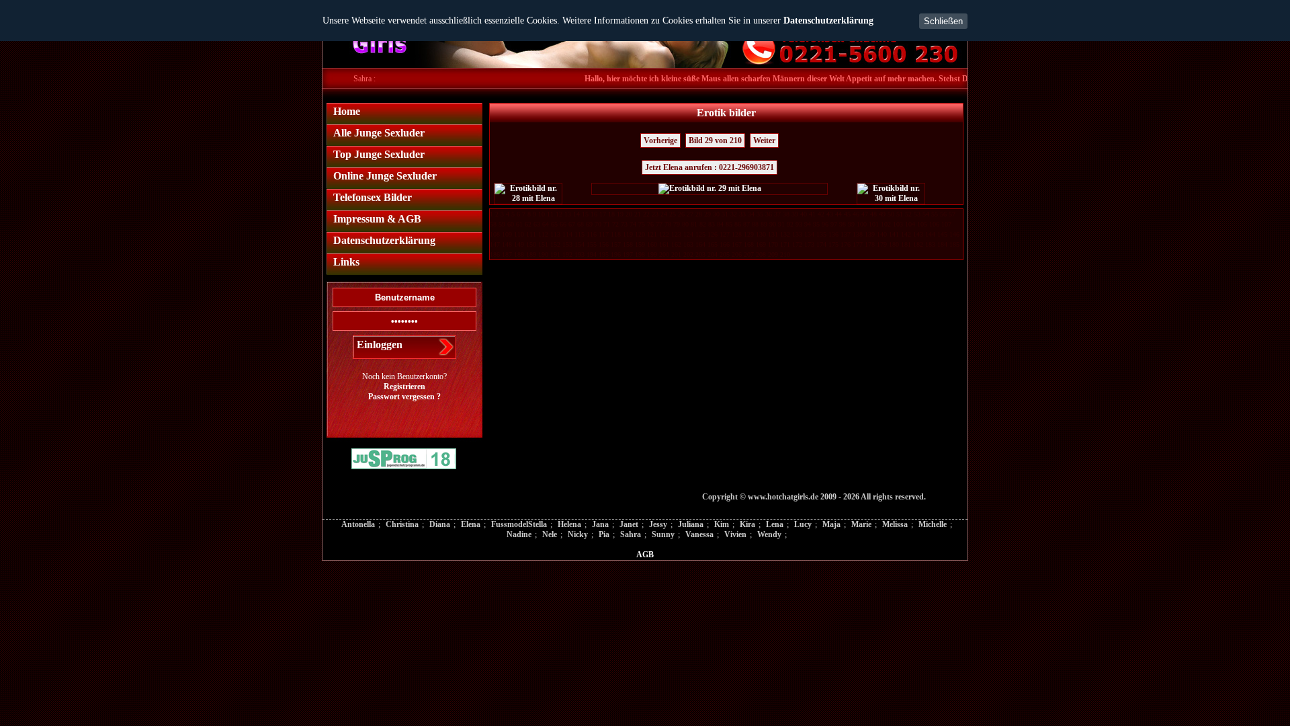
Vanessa (699, 534)
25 (672, 214)
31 (725, 214)
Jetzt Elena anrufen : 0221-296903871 (709, 167)
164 (700, 244)
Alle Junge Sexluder (379, 132)
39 (794, 214)
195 (604, 254)
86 (737, 224)
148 (507, 244)
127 (725, 234)
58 (493, 224)
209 (773, 254)
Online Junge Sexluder (385, 176)
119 (628, 234)
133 (797, 234)
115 (579, 234)
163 (688, 244)
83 (711, 224)
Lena (774, 524)
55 (934, 214)
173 (809, 244)
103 (898, 224)
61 (519, 224)
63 (536, 224)
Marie (861, 524)
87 (746, 224)
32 (733, 214)
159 (640, 244)
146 (954, 234)
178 (870, 244)
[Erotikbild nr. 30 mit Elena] (891, 193)
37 (777, 214)
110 (519, 234)
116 (592, 234)
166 (725, 244)
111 (531, 234)
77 (659, 224)
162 (676, 244)
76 (650, 224)
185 (954, 244)
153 (567, 244)
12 (559, 214)
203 (700, 254)
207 (749, 254)
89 (764, 224)
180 (894, 244)
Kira (747, 524)
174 (821, 244)
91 (781, 224)
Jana (600, 524)
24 (663, 214)
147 (495, 244)
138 (858, 234)
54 (925, 214)
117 (604, 234)
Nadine (519, 534)
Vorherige (660, 140)
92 (790, 224)
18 (611, 214)
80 (685, 224)
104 (910, 224)
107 (946, 224)
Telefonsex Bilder (372, 197)
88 (755, 224)
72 (615, 224)
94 (807, 224)
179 (882, 244)
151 (543, 244)
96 (825, 224)
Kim (721, 524)
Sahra (630, 534)
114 (567, 234)
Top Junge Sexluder (379, 154)
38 (786, 214)
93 (799, 224)
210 (785, 254)
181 (906, 244)
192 (567, 254)
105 (922, 224)
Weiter (764, 140)
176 (846, 244)
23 (655, 214)
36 (768, 214)
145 (942, 234)
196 (616, 254)
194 (592, 254)
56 (943, 214)
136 (833, 234)
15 (585, 214)
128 (737, 234)
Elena (470, 524)
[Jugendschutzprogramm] (403, 460)
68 (580, 224)
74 (633, 224)
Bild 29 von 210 (715, 140)
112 (543, 234)
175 (833, 244)
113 (555, 234)
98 (842, 224)
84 (720, 224)
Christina (402, 524)
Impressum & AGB (377, 219)
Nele (549, 534)
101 (874, 224)
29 (707, 214)
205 (725, 254)
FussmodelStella (519, 524)
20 (629, 214)
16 (594, 214)
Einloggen (379, 344)
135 (821, 234)
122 (664, 234)
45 (847, 214)
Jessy (658, 524)
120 (640, 234)
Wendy (769, 534)
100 (862, 224)
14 (576, 214)
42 (821, 214)
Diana (439, 524)
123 (676, 234)
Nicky (578, 534)
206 (737, 254)
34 (751, 214)
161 (664, 244)
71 (606, 224)
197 (628, 254)
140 (882, 234)
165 (712, 244)
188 (519, 254)
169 (761, 244)
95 (816, 224)
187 (507, 254)
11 (550, 214)
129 (749, 234)
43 (829, 214)
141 (894, 234)
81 (694, 224)
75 (641, 224)
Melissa (895, 524)
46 (856, 214)
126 (712, 234)
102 (886, 224)
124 (688, 234)
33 (742, 214)
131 (773, 234)
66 (563, 224)
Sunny (663, 534)
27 (690, 214)
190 (543, 254)
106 (934, 224)
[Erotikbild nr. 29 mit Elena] (709, 189)
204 (712, 254)
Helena (569, 524)
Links (346, 262)
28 (698, 214)
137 (846, 234)
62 (528, 224)
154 (579, 244)
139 (870, 234)
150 (531, 244)
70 (598, 224)
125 (700, 234)
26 (681, 214)
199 (652, 254)
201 (676, 254)
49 (882, 214)
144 (930, 234)
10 (541, 214)
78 (667, 224)
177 (858, 244)
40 (803, 214)
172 (797, 244)
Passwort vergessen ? (404, 396)
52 (908, 214)
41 (812, 214)
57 (952, 214)
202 (688, 254)
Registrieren (404, 386)
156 (604, 244)
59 (502, 224)
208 (761, 254)
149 (519, 244)
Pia (604, 534)
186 (495, 254)
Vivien (735, 534)
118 (616, 234)
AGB (645, 554)
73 (624, 224)
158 (628, 244)
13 (567, 214)
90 (772, 224)
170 (773, 244)
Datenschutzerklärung (828, 20)
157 (616, 244)
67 (571, 224)
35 (760, 214)
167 (737, 244)
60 (510, 224)
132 (785, 234)
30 (716, 214)
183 (930, 244)
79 (676, 224)
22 (646, 214)
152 (555, 244)
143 (918, 234)
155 (592, 244)
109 (507, 234)
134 (809, 234)
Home (346, 111)
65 (554, 224)
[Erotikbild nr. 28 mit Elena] (528, 193)
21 (637, 214)
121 (652, 234)
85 (729, 224)
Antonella (358, 524)
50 (891, 214)
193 (579, 254)
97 (833, 224)
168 (749, 244)
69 (589, 224)
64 (545, 224)
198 (640, 254)
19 (620, 214)
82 (702, 224)
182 (918, 244)
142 (906, 234)
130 (761, 234)
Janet (628, 524)
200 (664, 254)
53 (917, 214)
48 (873, 214)
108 (495, 234)
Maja (831, 524)
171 (785, 244)
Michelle (932, 524)
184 (942, 244)
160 (652, 244)
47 (864, 214)
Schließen (943, 21)
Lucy (803, 524)
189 (531, 254)
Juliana (690, 524)
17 (602, 214)
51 (899, 214)
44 (838, 214)
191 (555, 254)
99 (851, 224)
